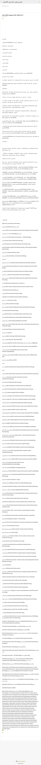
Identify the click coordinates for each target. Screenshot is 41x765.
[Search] (39, 2)
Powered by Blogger (21, 761)
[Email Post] (2, 730)
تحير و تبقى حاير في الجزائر (12, 2)
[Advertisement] (20, 750)
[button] (2, 18)
